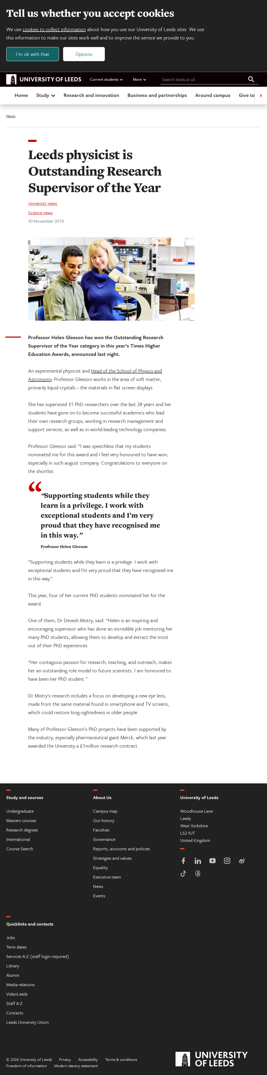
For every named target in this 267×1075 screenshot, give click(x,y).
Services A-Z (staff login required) (37, 956)
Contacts (14, 1012)
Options (84, 53)
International (18, 839)
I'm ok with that (32, 53)
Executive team (107, 877)
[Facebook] (183, 861)
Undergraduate (20, 811)
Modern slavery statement (76, 1065)
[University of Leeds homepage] (43, 79)
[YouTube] (212, 861)
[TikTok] (183, 874)
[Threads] (198, 874)
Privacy (65, 1059)
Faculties (101, 830)
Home (21, 95)
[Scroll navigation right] (260, 96)
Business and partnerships (157, 95)
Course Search (19, 848)
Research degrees (22, 830)
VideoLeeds (17, 994)
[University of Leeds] (218, 1059)
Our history (103, 820)
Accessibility (88, 1059)
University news (42, 203)
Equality (100, 867)
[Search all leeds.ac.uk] (251, 79)
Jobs (10, 937)
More (137, 79)
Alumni (12, 975)
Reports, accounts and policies (121, 848)
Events (99, 895)
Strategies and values (112, 858)
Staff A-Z (14, 1003)
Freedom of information (26, 1065)
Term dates (16, 947)
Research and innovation (91, 95)
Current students (104, 79)
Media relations (20, 984)
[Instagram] (227, 861)
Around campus (212, 95)
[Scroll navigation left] (6, 96)
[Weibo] (242, 861)
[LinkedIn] (198, 861)
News (10, 116)
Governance (104, 839)
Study (42, 95)
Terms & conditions (121, 1059)
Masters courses (21, 820)
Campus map (105, 811)
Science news (40, 212)
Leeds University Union (27, 1022)
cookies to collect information (54, 29)
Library (12, 965)
